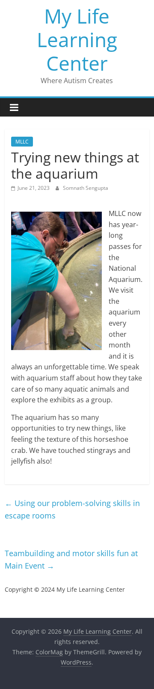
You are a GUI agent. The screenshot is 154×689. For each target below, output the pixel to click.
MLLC (22, 141)
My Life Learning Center (77, 39)
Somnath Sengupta (85, 188)
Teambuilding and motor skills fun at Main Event (71, 559)
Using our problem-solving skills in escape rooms (72, 509)
